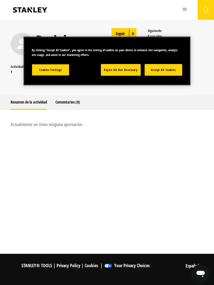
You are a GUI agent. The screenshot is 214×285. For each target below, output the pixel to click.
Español (193, 265)
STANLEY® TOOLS (36, 265)
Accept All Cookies (163, 70)
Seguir (120, 33)
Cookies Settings (50, 70)
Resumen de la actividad (29, 102)
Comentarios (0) (67, 102)
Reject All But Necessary (121, 70)
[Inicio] (30, 10)
